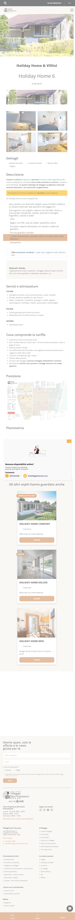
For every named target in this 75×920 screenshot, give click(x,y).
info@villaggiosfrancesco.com (38, 476)
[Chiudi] (69, 441)
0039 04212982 (14, 476)
